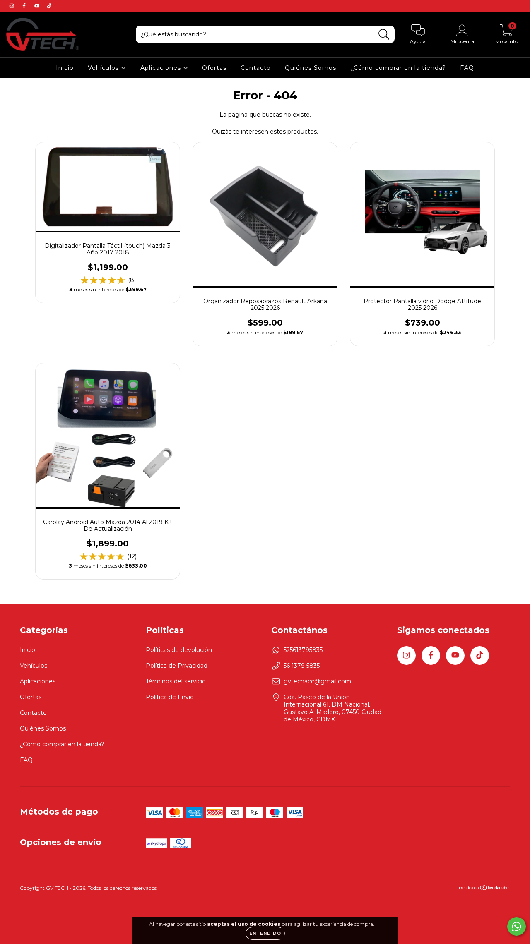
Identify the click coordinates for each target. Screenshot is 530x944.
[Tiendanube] (484, 889)
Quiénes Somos (310, 68)
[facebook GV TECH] (25, 6)
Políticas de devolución (179, 650)
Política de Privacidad (176, 665)
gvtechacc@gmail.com (317, 681)
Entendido (265, 933)
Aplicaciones (161, 68)
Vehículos (104, 68)
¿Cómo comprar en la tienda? (398, 68)
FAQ (467, 68)
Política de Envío (170, 697)
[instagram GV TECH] (12, 6)
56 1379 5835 (302, 665)
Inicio (65, 68)
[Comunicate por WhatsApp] (516, 926)
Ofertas (214, 68)
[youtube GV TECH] (37, 6)
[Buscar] (384, 34)
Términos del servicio (176, 681)
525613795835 (303, 650)
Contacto (256, 68)
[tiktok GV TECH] (49, 6)
